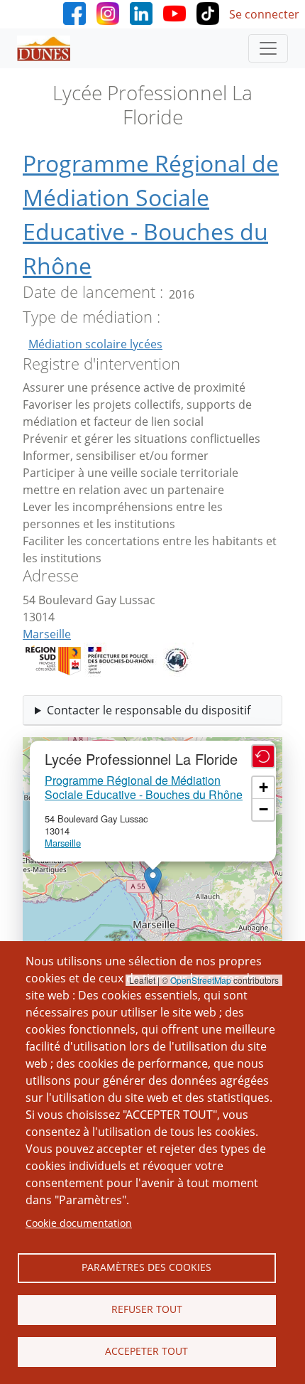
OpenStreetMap (200, 980)
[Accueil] (49, 48)
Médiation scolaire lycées (95, 344)
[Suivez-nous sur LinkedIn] (141, 12)
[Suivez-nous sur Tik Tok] (207, 12)
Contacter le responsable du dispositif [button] (148, 710)
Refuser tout (146, 1309)
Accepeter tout (146, 1351)
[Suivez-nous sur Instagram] (107, 12)
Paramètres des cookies (146, 1267)
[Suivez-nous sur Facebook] (74, 12)
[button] (153, 880)
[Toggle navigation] (268, 48)
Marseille (47, 634)
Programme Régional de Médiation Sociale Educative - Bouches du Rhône (144, 787)
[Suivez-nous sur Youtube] (174, 12)
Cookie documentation (79, 1223)
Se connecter (264, 14)
